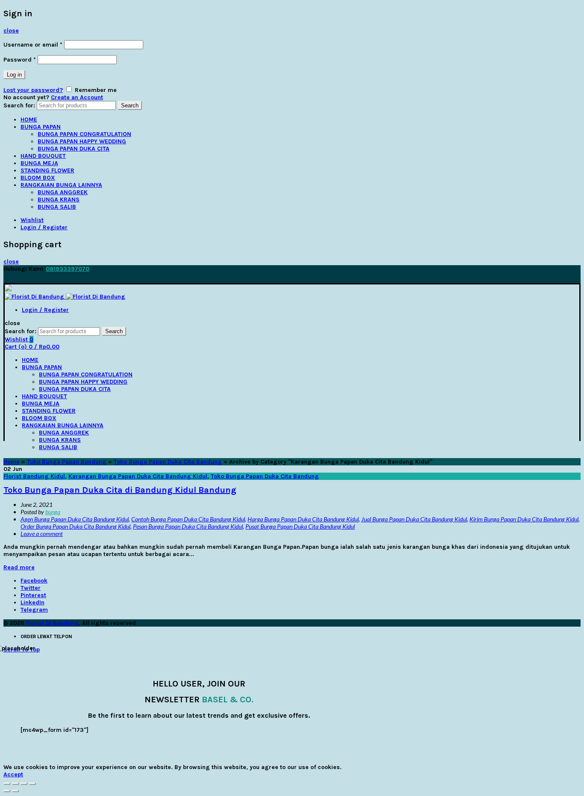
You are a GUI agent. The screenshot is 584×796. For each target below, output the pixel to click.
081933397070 (67, 268)
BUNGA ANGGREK (63, 192)
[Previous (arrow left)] (6, 791)
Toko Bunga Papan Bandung (66, 461)
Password (19, 59)
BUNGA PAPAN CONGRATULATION (84, 134)
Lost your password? (33, 90)
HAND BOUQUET (43, 156)
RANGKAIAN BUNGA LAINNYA (61, 185)
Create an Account (77, 97)
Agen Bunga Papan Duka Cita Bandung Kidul (75, 519)
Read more (19, 567)
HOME (29, 119)
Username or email (32, 44)
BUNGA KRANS (59, 199)
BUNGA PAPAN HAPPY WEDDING (82, 141)
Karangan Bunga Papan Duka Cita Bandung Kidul (137, 476)
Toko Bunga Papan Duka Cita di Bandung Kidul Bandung (119, 490)
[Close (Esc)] (6, 783)
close (11, 30)
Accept (13, 774)
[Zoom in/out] (32, 783)
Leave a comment (42, 533)
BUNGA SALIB (57, 206)
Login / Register (44, 227)
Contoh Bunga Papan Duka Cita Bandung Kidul (188, 519)
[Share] (15, 783)
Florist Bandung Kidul (34, 476)
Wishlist (32, 220)
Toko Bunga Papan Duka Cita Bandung (168, 461)
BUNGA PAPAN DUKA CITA (73, 148)
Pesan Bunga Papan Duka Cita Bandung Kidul (188, 526)
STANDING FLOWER (47, 170)
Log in (14, 74)
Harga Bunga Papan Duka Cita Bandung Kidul (303, 519)
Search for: (19, 105)
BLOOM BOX (38, 177)
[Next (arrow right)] (15, 791)
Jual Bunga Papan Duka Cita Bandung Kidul (414, 519)
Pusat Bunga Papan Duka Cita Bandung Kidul (300, 526)
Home (11, 461)
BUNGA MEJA (39, 163)
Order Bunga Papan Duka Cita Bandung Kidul (75, 526)
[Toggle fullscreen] (24, 783)
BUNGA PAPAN (41, 126)
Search (130, 105)
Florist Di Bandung (52, 623)
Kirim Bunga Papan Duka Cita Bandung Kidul (523, 519)
